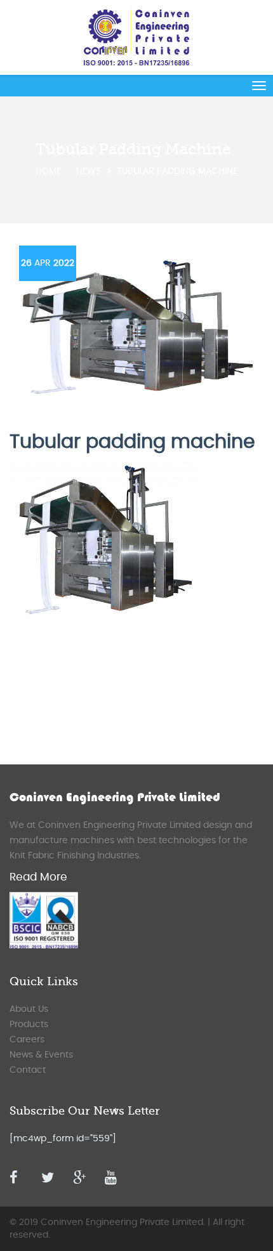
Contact (28, 1070)
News (88, 171)
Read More (38, 877)
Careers (27, 1039)
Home (48, 171)
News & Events (41, 1055)
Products (29, 1024)
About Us (29, 1009)
